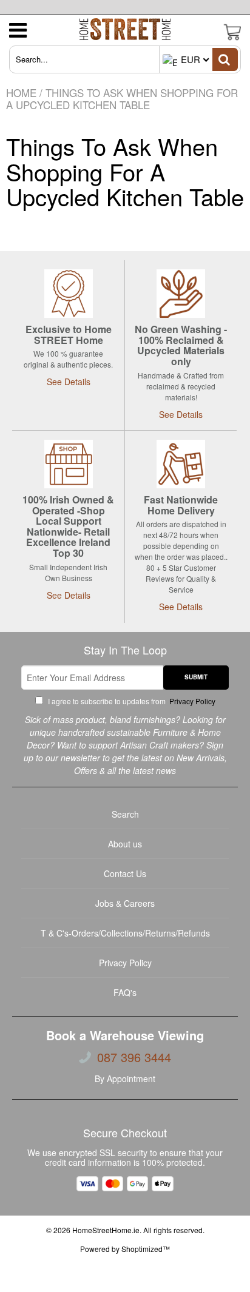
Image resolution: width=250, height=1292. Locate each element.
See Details (68, 381)
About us (125, 844)
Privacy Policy (191, 701)
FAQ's (125, 992)
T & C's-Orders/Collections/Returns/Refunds (125, 933)
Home (21, 92)
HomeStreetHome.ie (106, 1230)
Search (125, 814)
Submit (196, 677)
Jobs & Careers (125, 903)
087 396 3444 (134, 1057)
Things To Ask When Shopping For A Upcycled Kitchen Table (125, 171)
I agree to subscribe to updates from (130, 701)
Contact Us (125, 873)
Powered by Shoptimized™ (125, 1248)
